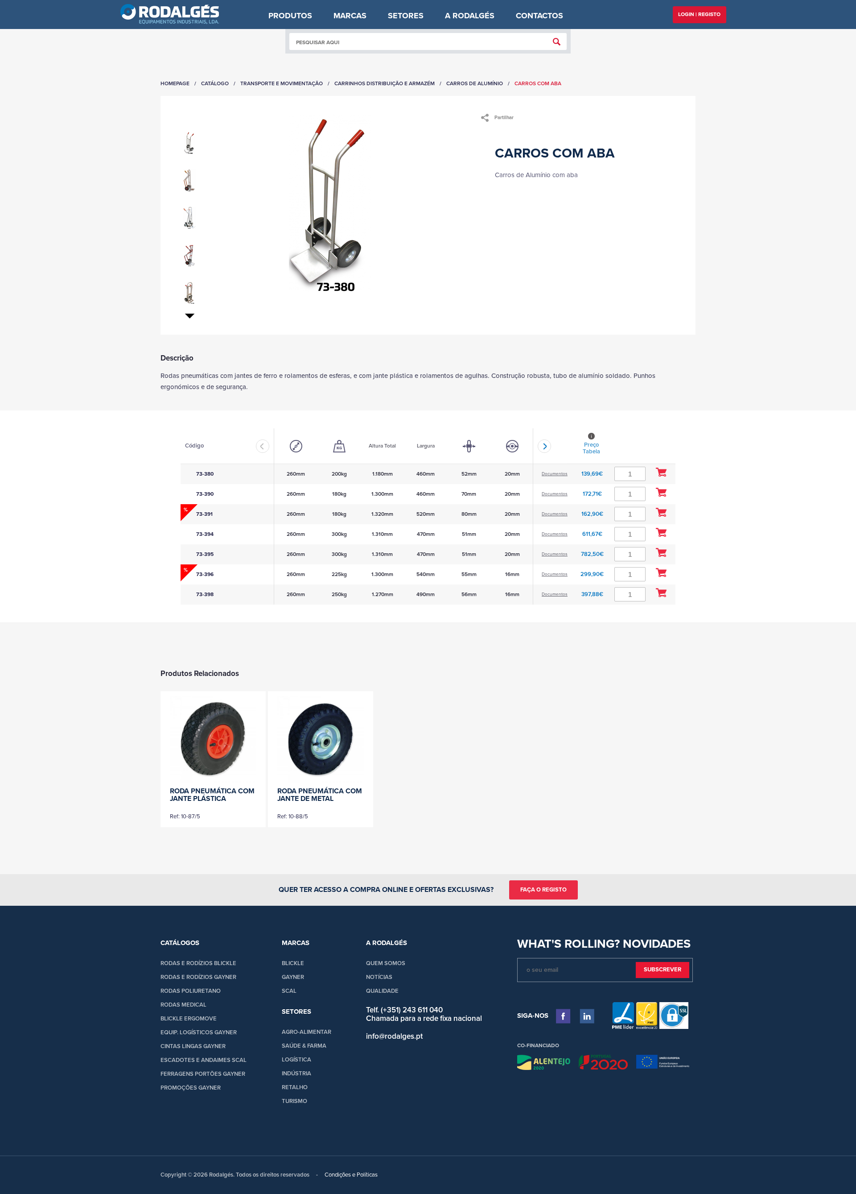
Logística (296, 1059)
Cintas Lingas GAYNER (193, 1046)
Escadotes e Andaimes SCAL (203, 1060)
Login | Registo (699, 14)
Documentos (555, 474)
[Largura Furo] (512, 446)
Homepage (174, 83)
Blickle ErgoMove (188, 1018)
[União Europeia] (662, 1064)
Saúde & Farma (304, 1045)
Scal (289, 991)
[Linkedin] (587, 1016)
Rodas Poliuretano (190, 991)
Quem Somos (385, 963)
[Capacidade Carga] (339, 446)
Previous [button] (262, 446)
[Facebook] (563, 1016)
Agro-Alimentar (306, 1032)
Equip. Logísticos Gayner (198, 1032)
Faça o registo (543, 889)
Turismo (294, 1101)
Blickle (293, 963)
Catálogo (215, 83)
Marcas (349, 16)
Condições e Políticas (351, 1175)
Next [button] (544, 446)
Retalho (295, 1087)
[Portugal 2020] (603, 1064)
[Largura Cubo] (469, 446)
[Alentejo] (543, 1064)
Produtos (290, 16)
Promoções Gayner (190, 1087)
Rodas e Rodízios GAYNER (198, 977)
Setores (406, 16)
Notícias (379, 977)
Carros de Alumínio (474, 83)
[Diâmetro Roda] (296, 446)
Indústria (296, 1073)
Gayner (293, 977)
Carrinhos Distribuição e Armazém (384, 83)
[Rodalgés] (169, 14)
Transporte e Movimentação (281, 83)
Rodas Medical (183, 1004)
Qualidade (382, 991)
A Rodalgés (469, 16)
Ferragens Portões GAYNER (202, 1074)
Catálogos (179, 943)
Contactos (539, 16)
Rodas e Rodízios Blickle (198, 963)
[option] (295, 516)
